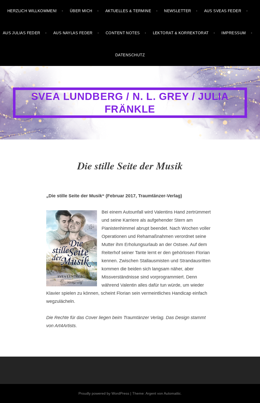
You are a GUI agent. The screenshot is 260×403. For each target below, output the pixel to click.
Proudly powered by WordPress (103, 393)
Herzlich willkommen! (32, 11)
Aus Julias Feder (21, 33)
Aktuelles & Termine (128, 11)
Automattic (172, 393)
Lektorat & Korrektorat (181, 33)
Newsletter (177, 11)
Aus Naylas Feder (73, 33)
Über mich (81, 11)
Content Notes (123, 33)
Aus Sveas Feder (222, 11)
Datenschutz (130, 55)
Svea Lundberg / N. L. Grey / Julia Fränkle (130, 103)
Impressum (233, 33)
